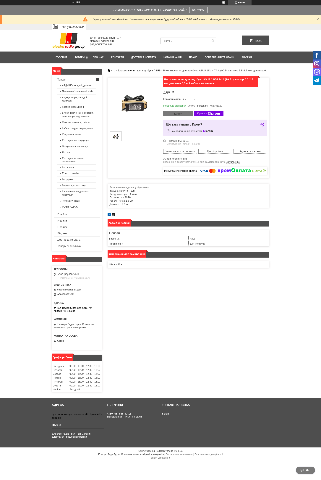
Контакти (198, 10)
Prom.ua (178, 451)
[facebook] (109, 215)
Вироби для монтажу (74, 185)
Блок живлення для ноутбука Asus (129, 187)
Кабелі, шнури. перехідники (77, 128)
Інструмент (68, 179)
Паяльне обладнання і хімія (77, 91)
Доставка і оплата (143, 57)
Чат (308, 470)
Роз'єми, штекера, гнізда (76, 122)
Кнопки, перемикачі (73, 106)
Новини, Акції (172, 57)
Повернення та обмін (219, 57)
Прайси (62, 214)
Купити (178, 113)
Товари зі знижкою (69, 246)
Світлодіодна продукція (75, 140)
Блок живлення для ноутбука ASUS (139, 70)
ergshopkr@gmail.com (69, 289)
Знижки (246, 57)
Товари (80, 57)
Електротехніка (70, 173)
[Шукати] (213, 41)
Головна (61, 57)
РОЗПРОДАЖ (70, 206)
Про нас (98, 57)
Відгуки (62, 233)
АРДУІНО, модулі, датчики (77, 85)
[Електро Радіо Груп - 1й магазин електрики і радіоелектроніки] (68, 41)
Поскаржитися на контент (179, 454)
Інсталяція (68, 167)
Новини (62, 220)
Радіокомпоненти (71, 134)
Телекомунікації (71, 200)
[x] (113, 215)
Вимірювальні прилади (75, 146)
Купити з (202, 113)
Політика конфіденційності (208, 454)
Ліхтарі (66, 152)
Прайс (193, 57)
